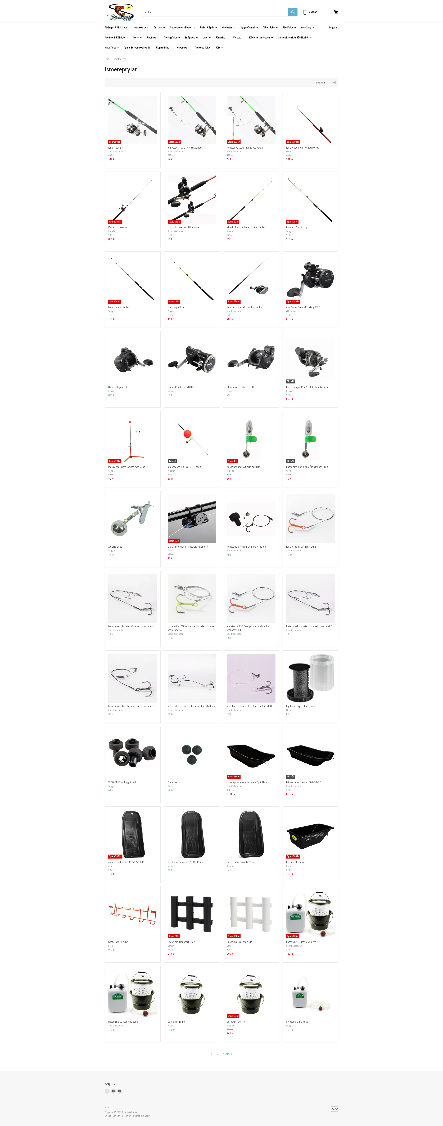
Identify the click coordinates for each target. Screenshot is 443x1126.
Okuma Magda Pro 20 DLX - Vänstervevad (307, 387)
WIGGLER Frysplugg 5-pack (122, 782)
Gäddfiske (288, 27)
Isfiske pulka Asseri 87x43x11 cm (185, 862)
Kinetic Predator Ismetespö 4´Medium (246, 227)
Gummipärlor (174, 782)
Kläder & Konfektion (259, 37)
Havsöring (306, 27)
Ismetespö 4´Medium (119, 307)
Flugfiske (152, 37)
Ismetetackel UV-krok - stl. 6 (301, 546)
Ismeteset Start (116, 147)
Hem (107, 59)
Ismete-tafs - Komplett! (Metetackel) (246, 546)
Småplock (190, 37)
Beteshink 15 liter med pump (123, 1022)
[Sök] (292, 12)
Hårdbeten (227, 27)
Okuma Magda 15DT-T (119, 387)
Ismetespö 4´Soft (177, 307)
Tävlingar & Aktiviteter (116, 27)
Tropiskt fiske (202, 47)
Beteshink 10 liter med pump (301, 942)
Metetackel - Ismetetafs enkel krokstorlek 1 (131, 706)
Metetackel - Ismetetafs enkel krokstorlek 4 (131, 626)
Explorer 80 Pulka (295, 862)
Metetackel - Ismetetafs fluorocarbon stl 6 (249, 706)
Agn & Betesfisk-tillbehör (137, 47)
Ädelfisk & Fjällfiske (115, 37)
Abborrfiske (269, 27)
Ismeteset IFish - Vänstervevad (302, 147)
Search (108, 1107)
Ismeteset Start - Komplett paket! (245, 147)
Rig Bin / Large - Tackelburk (300, 706)
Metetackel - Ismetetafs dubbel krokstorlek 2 (191, 706)
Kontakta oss (141, 27)
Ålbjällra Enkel (115, 546)
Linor (205, 37)
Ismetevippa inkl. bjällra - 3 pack (184, 467)
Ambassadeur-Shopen (181, 27)
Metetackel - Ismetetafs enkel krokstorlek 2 (309, 626)
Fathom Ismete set (118, 227)
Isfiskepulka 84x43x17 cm (241, 862)
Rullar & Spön (207, 27)
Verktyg (237, 37)
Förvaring (221, 37)
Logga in (333, 27)
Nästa (226, 1054)
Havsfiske (182, 47)
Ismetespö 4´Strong (297, 227)
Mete (136, 37)
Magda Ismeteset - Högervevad (184, 227)
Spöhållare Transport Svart (181, 942)
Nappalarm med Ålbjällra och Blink (244, 467)
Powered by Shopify (141, 1115)
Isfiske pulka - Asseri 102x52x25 (303, 782)
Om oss (158, 27)
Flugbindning (163, 47)
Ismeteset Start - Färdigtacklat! (185, 147)
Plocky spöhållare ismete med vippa (126, 467)
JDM (218, 47)
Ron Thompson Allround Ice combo (244, 307)
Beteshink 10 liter (177, 1022)
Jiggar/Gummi (248, 27)
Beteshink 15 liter (236, 1022)
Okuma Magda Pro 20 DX (180, 387)
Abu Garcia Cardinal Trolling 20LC (303, 307)
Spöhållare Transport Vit (239, 942)
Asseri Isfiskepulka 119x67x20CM (126, 862)
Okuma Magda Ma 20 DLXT (240, 387)
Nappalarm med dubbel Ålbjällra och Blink (307, 467)
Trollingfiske (171, 37)
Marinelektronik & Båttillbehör (293, 37)
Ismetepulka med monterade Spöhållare (247, 782)
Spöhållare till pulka (118, 942)
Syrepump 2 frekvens (297, 1022)
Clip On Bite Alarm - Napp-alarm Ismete (188, 546)
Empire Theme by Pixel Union (118, 1115)
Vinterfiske (111, 47)
